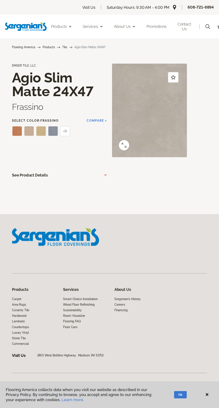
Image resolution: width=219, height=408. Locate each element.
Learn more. (73, 400)
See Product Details (30, 175)
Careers (119, 304)
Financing (121, 310)
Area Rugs (19, 304)
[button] (207, 26)
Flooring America (23, 47)
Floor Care (70, 327)
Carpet (16, 299)
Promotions (156, 26)
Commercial (20, 343)
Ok (180, 394)
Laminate (18, 321)
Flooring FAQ (71, 321)
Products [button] (59, 26)
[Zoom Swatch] (124, 145)
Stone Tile (19, 338)
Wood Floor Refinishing (79, 304)
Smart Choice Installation (80, 299)
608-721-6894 (201, 7)
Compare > (97, 120)
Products (49, 47)
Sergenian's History (127, 299)
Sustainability (72, 310)
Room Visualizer (74, 315)
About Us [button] (122, 26)
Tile (64, 47)
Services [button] (90, 26)
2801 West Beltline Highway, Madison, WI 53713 (70, 355)
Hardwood (19, 315)
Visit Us (89, 7)
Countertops (20, 327)
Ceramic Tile (20, 310)
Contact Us (184, 26)
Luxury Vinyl (20, 332)
